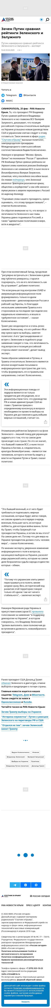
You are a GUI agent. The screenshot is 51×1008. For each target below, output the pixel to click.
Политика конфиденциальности (17, 957)
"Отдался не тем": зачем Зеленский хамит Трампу (22, 727)
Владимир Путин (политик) (17, 766)
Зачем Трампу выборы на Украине (21, 712)
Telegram (18, 695)
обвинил (6, 683)
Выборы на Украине (20, 761)
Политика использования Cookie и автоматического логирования (18, 953)
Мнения (35, 752)
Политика (35, 761)
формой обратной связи (29, 980)
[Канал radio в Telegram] (15, 885)
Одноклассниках (11, 702)
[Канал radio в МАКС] (36, 885)
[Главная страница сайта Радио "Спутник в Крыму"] (7, 19)
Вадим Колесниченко (20, 752)
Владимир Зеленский (16, 757)
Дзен (26, 695)
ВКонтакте (38, 695)
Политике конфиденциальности (28, 988)
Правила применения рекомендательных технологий (22, 961)
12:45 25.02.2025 (7, 50)
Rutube (28, 702)
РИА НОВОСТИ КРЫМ (12, 905)
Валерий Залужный (36, 757)
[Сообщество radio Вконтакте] (25, 885)
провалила (37, 611)
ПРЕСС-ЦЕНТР (33, 905)
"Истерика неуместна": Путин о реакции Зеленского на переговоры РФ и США (25, 718)
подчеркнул (18, 180)
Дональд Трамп (38, 766)
